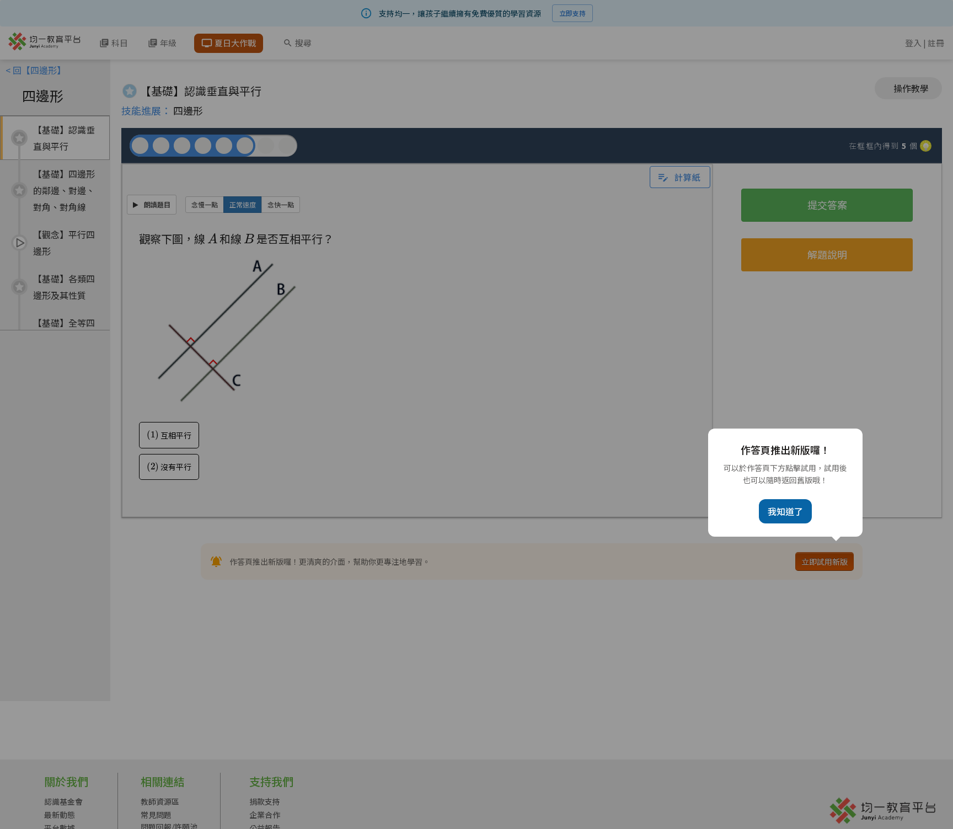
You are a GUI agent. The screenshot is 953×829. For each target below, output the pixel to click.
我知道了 (785, 511)
